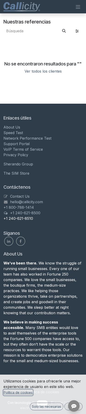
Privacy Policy (15, 155)
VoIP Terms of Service (23, 149)
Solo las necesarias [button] (46, 406)
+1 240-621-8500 (25, 213)
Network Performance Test (27, 138)
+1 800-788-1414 (18, 207)
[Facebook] (20, 241)
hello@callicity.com (26, 202)
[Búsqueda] (64, 30)
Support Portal (16, 143)
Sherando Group (18, 164)
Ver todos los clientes (43, 71)
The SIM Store (16, 173)
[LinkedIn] (8, 241)
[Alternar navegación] (78, 7)
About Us (11, 127)
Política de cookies (18, 392)
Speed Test (13, 132)
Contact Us (20, 196)
